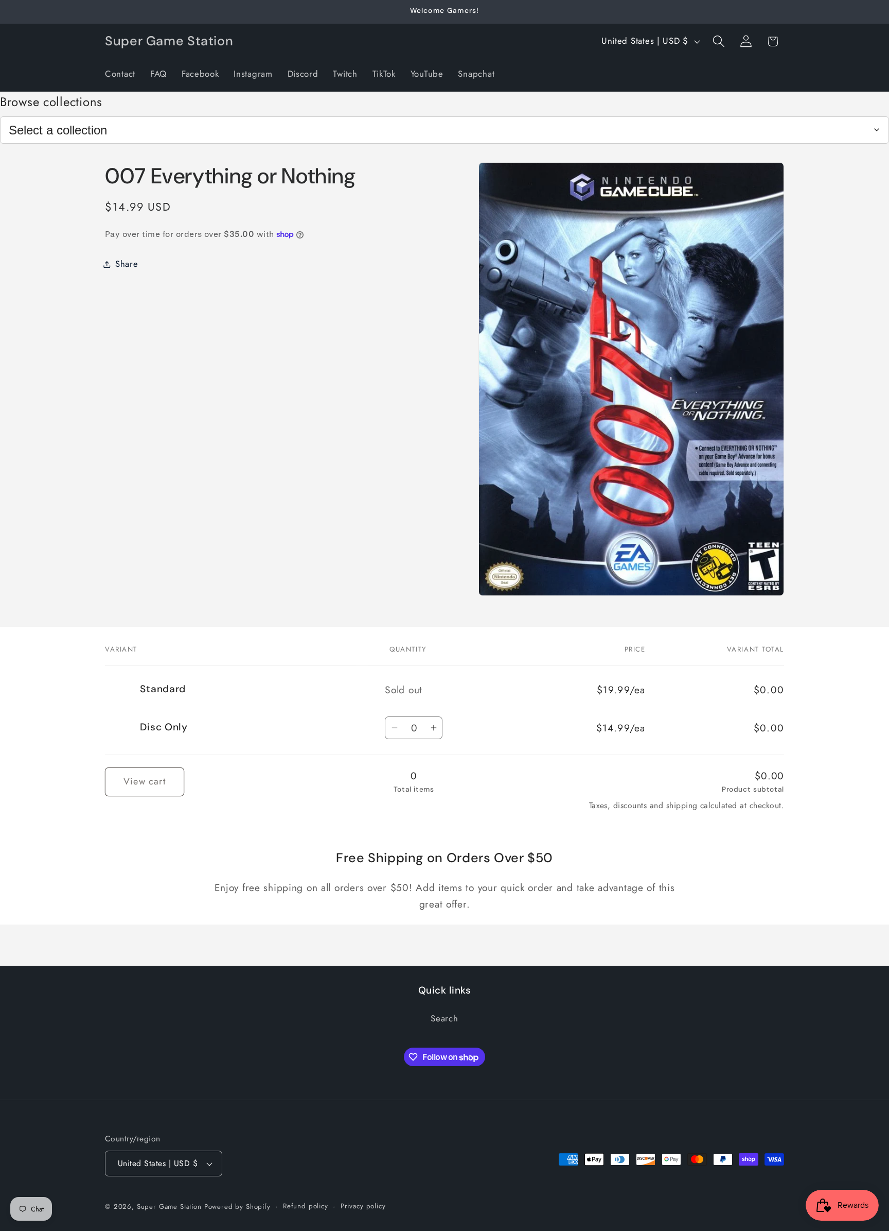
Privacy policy (363, 1206)
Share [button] (126, 264)
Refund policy (305, 1206)
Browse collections (51, 102)
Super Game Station (169, 1206)
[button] (718, 41)
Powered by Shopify (237, 1206)
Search (444, 1018)
